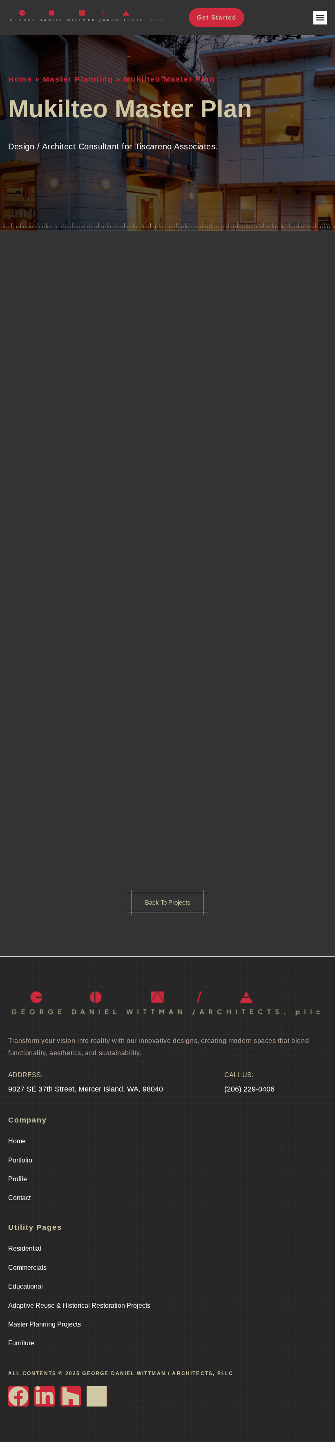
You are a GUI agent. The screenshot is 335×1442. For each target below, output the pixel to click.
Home (20, 79)
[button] (320, 17)
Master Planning (78, 79)
